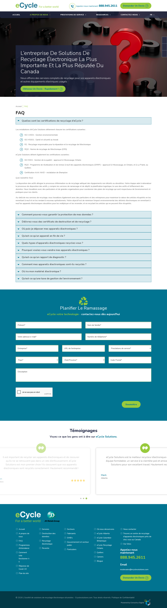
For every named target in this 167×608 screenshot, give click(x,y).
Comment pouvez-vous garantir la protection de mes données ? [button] (57, 214)
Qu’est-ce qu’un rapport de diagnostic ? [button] (44, 257)
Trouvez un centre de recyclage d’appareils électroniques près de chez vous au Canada (137, 536)
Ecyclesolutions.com (83, 597)
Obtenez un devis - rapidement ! (41, 88)
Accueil (22, 529)
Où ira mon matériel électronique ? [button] (41, 271)
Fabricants (71, 533)
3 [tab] (86, 498)
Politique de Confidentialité (122, 597)
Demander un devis (134, 5)
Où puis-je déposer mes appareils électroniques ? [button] (50, 228)
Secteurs (71, 529)
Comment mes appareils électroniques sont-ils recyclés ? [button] (54, 264)
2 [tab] (83, 498)
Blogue (100, 561)
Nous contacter (129, 529)
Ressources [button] (102, 15)
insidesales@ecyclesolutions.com (134, 569)
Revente (45, 548)
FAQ (21, 540)
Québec (100, 552)
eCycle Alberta (103, 533)
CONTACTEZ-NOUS (129, 15)
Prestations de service (72, 15)
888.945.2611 (108, 6)
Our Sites (127, 544)
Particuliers (71, 549)
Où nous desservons (105, 529)
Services (45, 529)
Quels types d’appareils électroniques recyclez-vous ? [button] (52, 243)
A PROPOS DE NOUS (39, 15)
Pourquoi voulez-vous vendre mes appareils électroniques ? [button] (55, 250)
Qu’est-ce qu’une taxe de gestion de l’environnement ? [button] (52, 278)
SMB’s (70, 537)
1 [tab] (81, 498)
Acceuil (19, 106)
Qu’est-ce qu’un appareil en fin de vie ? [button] (43, 236)
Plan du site (24, 573)
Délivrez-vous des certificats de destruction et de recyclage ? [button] (56, 221)
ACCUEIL (16, 15)
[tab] (83, 120)
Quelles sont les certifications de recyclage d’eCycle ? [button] (52, 120)
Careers (100, 556)
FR (151, 15)
